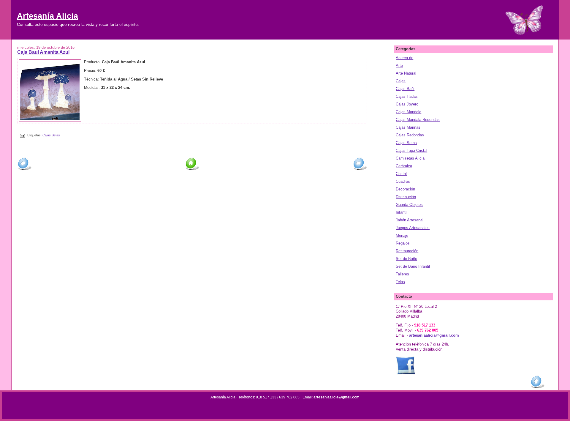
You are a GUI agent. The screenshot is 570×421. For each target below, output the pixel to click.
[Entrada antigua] (360, 169)
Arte (399, 65)
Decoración (405, 189)
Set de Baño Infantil (413, 266)
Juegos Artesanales (413, 228)
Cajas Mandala (408, 112)
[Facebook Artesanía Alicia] (405, 374)
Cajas (401, 81)
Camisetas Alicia (410, 158)
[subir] (537, 387)
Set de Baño (406, 258)
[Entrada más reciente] (24, 169)
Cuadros (403, 181)
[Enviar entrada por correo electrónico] (22, 135)
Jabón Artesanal (409, 220)
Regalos (403, 243)
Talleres (402, 274)
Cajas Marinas (408, 127)
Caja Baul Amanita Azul (43, 52)
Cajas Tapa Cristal (411, 150)
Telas (400, 282)
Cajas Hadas (407, 96)
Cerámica (404, 166)
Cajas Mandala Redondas (418, 119)
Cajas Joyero (407, 104)
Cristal (401, 173)
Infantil (401, 212)
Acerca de (404, 58)
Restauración (407, 251)
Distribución (406, 197)
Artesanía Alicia (47, 16)
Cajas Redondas (410, 135)
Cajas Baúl (405, 88)
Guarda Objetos (409, 204)
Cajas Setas (51, 135)
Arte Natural (406, 73)
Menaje (402, 235)
